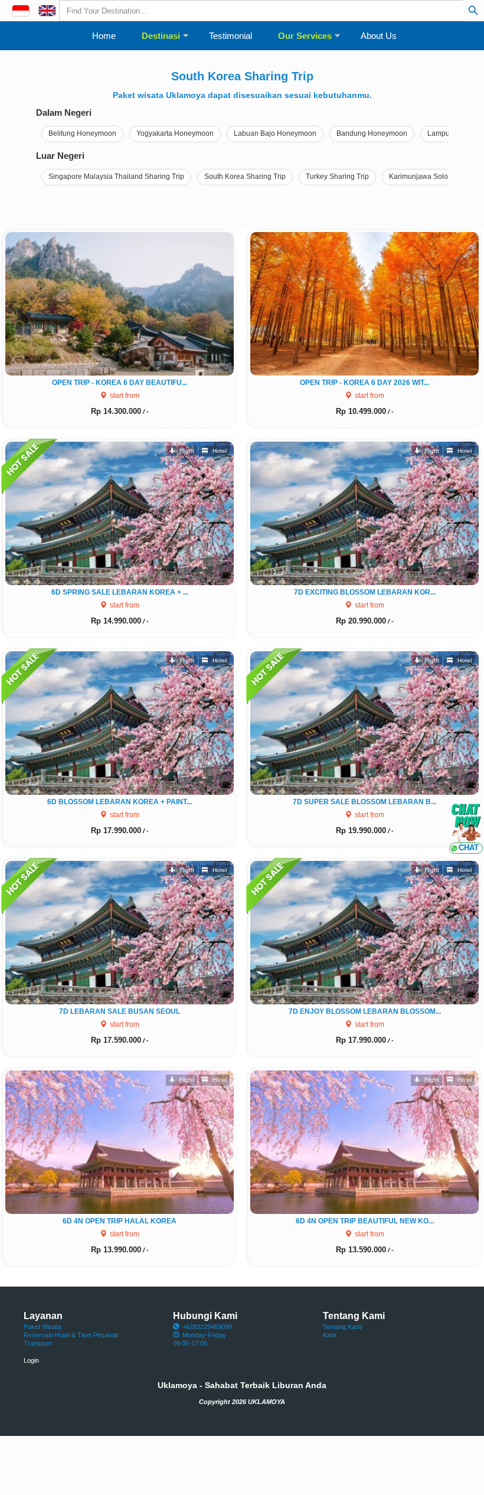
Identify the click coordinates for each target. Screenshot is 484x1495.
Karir (329, 1335)
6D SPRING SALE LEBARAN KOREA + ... (119, 592)
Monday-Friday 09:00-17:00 (199, 1339)
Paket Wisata (42, 1326)
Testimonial (230, 35)
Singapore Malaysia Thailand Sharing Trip (116, 176)
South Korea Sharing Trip (245, 176)
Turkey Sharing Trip (337, 176)
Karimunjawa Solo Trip (425, 176)
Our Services (305, 35)
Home (104, 35)
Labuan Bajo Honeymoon (275, 133)
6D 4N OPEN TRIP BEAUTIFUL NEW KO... (365, 1221)
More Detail (124, 302)
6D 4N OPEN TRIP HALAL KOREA (119, 1221)
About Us (379, 35)
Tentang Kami (342, 1326)
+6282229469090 (207, 1326)
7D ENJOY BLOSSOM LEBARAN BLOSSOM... (365, 1011)
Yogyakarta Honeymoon (175, 133)
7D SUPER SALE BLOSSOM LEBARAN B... (364, 802)
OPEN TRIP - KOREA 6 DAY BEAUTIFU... (119, 382)
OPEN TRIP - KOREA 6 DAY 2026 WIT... (364, 382)
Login (31, 1360)
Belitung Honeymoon (82, 133)
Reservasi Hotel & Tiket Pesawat (71, 1335)
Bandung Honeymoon (371, 133)
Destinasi (161, 35)
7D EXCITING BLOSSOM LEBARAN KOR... (365, 592)
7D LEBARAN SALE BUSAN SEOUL (119, 1011)
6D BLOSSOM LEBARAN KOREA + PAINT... (119, 802)
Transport (38, 1343)
